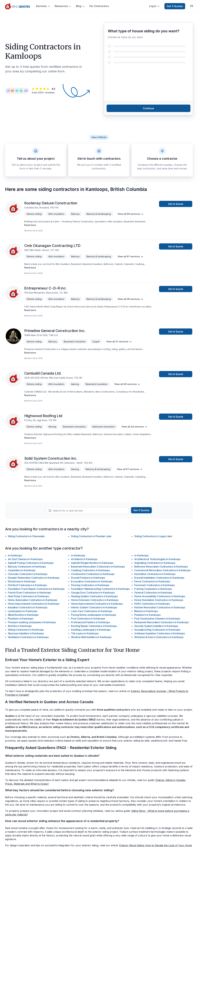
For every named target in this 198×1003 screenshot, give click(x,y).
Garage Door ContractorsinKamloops (92, 592)
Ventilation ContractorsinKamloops (28, 637)
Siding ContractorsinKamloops (26, 629)
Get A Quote (175, 203)
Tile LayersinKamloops (84, 633)
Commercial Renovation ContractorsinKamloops (162, 570)
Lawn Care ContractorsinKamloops (91, 611)
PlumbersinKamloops (20, 618)
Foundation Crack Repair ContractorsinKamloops (36, 588)
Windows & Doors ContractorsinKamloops (158, 637)
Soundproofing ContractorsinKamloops (157, 629)
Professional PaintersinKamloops (90, 622)
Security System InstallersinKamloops (156, 626)
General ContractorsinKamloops (153, 592)
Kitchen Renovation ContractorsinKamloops (159, 607)
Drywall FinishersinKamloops (88, 577)
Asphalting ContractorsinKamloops (154, 562)
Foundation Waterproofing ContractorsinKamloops (100, 588)
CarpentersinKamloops (21, 570)
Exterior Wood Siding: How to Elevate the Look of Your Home (155, 845)
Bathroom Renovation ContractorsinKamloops (161, 566)
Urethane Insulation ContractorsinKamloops (159, 633)
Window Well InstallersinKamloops (91, 637)
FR (191, 6)
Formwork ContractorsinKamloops (154, 585)
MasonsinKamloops (146, 611)
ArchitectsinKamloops (84, 559)
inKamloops (15, 555)
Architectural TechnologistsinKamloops (157, 559)
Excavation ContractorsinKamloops (91, 581)
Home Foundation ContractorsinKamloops (158, 600)
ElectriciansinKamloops (22, 581)
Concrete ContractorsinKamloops (27, 574)
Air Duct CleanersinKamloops (25, 559)
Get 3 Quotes (175, 6)
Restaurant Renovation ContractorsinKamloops (161, 622)
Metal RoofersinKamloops (23, 614)
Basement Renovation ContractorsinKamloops (98, 566)
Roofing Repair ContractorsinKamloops (94, 626)
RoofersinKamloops (20, 626)
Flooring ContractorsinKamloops (90, 585)
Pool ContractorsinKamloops (88, 618)
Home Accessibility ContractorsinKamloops (159, 596)
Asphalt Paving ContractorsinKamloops (31, 562)
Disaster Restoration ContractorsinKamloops (33, 577)
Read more (30, 225)
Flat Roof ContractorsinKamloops (27, 585)
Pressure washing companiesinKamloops (32, 622)
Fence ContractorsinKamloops (152, 581)
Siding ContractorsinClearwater (26, 536)
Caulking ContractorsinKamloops (90, 570)
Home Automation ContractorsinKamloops (32, 600)
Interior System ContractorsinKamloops (94, 607)
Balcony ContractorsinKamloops (27, 566)
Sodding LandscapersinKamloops (91, 629)
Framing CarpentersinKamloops (153, 588)
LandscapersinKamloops (22, 611)
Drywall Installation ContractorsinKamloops (159, 577)
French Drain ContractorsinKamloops (29, 592)
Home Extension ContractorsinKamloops (94, 600)
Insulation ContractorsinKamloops (27, 607)
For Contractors (99, 6)
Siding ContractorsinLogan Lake (153, 536)
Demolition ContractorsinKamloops (154, 574)
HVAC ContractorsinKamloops (152, 603)
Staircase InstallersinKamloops (26, 633)
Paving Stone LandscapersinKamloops (93, 614)
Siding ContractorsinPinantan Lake (91, 536)
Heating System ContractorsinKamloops (94, 596)
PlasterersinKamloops (147, 614)
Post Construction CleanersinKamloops (157, 618)
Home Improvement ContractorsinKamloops (33, 603)
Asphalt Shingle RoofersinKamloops (92, 562)
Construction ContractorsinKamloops (92, 574)
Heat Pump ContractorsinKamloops (28, 596)
